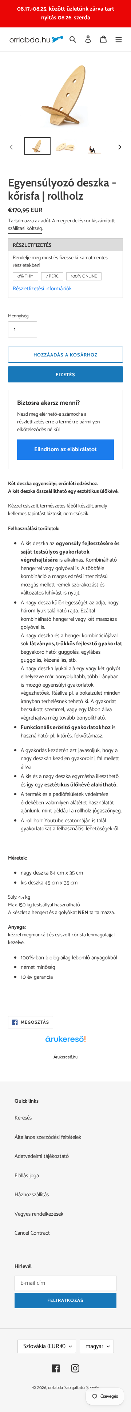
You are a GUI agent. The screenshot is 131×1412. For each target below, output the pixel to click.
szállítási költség (25, 228)
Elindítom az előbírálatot (65, 449)
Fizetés (65, 374)
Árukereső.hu (65, 1057)
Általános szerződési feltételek (48, 1137)
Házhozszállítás (32, 1194)
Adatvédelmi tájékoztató (42, 1156)
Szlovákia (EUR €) (44, 1346)
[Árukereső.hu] (65, 1042)
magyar (94, 1346)
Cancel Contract (32, 1233)
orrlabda (55, 1387)
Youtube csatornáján (68, 820)
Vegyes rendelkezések (39, 1214)
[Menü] (118, 39)
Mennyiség (18, 316)
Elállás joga (27, 1175)
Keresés (23, 1117)
